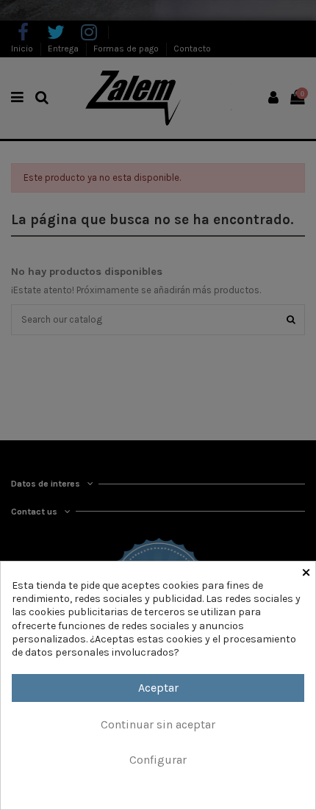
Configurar (158, 760)
